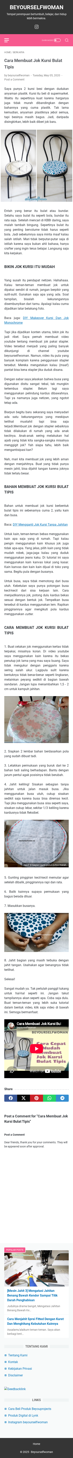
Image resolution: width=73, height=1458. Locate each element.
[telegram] (62, 1098)
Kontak (13, 1362)
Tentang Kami (17, 1355)
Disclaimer (15, 1375)
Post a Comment (14, 79)
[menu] (9, 40)
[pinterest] (36, 1098)
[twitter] (23, 1098)
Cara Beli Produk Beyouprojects (29, 1409)
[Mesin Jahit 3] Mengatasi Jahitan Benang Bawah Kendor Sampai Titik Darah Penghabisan (32, 1295)
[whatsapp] (49, 1098)
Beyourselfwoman (36, 7)
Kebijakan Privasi (20, 1368)
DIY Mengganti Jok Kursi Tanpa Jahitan (40, 524)
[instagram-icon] (36, 27)
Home (36, 1443)
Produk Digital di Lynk (23, 1415)
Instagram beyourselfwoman (28, 1422)
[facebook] (10, 1098)
